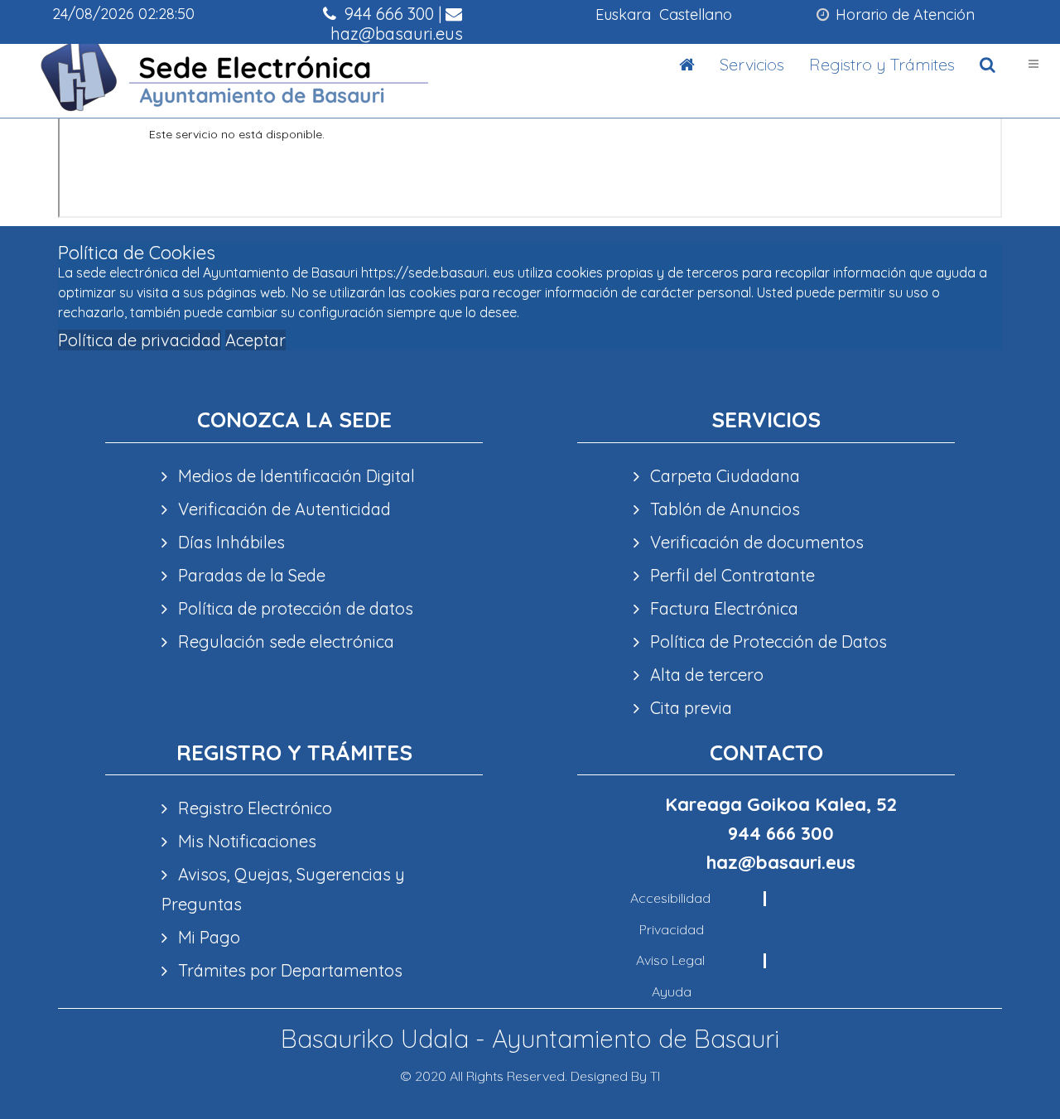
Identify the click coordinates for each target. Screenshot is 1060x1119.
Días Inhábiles (229, 542)
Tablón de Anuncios (723, 509)
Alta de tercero (705, 674)
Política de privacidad (139, 340)
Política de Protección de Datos (766, 641)
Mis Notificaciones (245, 841)
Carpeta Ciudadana (723, 475)
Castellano (695, 14)
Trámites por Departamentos (288, 970)
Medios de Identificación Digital (294, 475)
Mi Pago (207, 937)
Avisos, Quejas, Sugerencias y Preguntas (283, 889)
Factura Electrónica (722, 608)
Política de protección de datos (293, 608)
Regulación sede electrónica (284, 641)
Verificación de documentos (755, 542)
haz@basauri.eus (394, 33)
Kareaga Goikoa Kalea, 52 (781, 804)
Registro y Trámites (882, 64)
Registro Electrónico (253, 808)
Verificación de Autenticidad (282, 509)
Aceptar (255, 340)
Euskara (623, 14)
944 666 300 (387, 13)
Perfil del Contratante (730, 575)
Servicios (752, 64)
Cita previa (689, 707)
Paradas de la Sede (249, 575)
